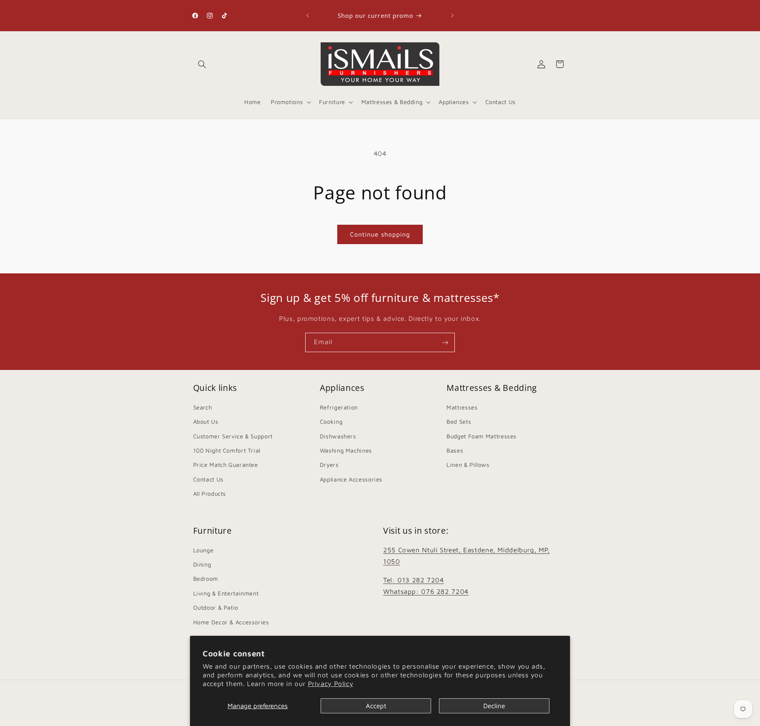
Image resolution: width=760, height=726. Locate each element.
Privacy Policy (330, 684)
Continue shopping (380, 234)
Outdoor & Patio (215, 607)
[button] (202, 64)
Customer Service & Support (233, 435)
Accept (376, 706)
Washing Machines (346, 450)
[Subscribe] (445, 342)
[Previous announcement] (307, 15)
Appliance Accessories (351, 479)
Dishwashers (338, 435)
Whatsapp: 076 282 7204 (426, 591)
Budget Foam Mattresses (481, 435)
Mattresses (461, 407)
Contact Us (208, 479)
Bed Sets (458, 421)
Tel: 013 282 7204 (413, 580)
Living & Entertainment (226, 593)
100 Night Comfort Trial (227, 450)
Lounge (203, 550)
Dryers (329, 464)
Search (202, 407)
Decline (494, 706)
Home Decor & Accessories (231, 622)
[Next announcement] (452, 15)
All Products (209, 493)
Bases (454, 450)
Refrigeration (339, 407)
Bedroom (205, 579)
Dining (202, 564)
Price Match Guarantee (225, 464)
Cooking (331, 421)
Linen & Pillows (467, 464)
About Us (205, 421)
